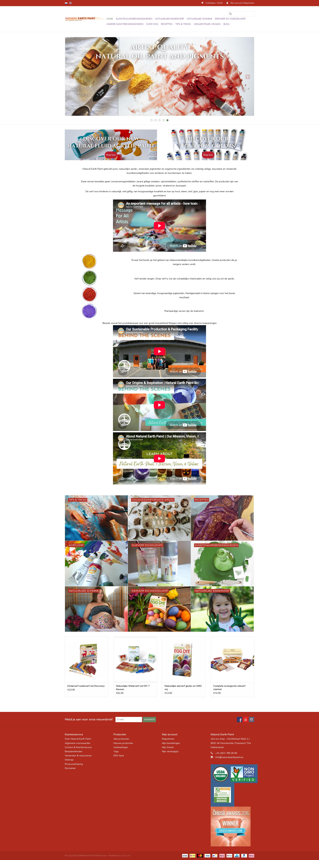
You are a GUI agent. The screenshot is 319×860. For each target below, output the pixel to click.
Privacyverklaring (74, 764)
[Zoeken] (229, 14)
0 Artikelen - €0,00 (214, 3)
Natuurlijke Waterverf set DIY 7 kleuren (133, 687)
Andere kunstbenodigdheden (124, 24)
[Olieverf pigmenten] (159, 76)
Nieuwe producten (123, 743)
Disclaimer (70, 768)
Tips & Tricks (183, 24)
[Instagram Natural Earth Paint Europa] (251, 719)
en (70, 3)
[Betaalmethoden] (184, 855)
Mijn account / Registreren (242, 3)
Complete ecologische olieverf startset (229, 687)
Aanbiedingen (120, 747)
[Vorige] (71, 76)
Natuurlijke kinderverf (169, 18)
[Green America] (232, 795)
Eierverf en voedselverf (230, 18)
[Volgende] (247, 76)
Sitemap (69, 759)
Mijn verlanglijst (170, 751)
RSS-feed (118, 755)
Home (109, 18)
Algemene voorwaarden (77, 743)
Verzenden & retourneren (78, 755)
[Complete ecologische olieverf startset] (232, 659)
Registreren (168, 738)
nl (66, 3)
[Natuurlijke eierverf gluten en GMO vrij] (184, 659)
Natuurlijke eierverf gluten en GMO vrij (183, 687)
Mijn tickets (168, 747)
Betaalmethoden (73, 751)
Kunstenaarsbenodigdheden (134, 18)
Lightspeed (125, 855)
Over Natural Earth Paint (78, 738)
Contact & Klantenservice (78, 747)
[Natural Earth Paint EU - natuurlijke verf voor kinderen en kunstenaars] (85, 19)
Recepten (166, 24)
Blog (226, 24)
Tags (116, 751)
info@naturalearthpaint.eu (229, 757)
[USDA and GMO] (232, 773)
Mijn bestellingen (171, 743)
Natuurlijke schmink (199, 18)
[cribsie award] (232, 826)
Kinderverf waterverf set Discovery (86, 686)
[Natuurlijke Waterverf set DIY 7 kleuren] (135, 659)
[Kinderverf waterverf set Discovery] (86, 659)
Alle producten (121, 738)
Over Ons (152, 24)
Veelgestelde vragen (207, 24)
